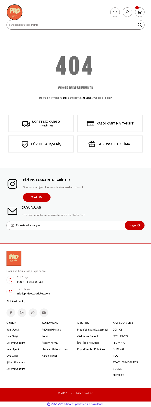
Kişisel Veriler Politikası (91, 349)
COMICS (117, 330)
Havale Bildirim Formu (55, 349)
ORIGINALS (119, 349)
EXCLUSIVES (120, 336)
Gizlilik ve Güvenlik (88, 336)
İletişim (46, 336)
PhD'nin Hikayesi (52, 330)
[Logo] (14, 12)
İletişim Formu (50, 343)
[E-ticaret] (75, 404)
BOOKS (117, 369)
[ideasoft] (55, 404)
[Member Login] (127, 12)
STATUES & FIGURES (125, 362)
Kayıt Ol (134, 225)
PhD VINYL (119, 343)
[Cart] (140, 12)
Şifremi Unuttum (15, 343)
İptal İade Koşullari (88, 343)
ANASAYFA (88, 98)
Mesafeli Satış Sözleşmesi (92, 330)
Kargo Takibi (49, 356)
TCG (115, 356)
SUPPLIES (118, 375)
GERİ (65, 98)
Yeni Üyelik (12, 330)
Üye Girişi (12, 336)
